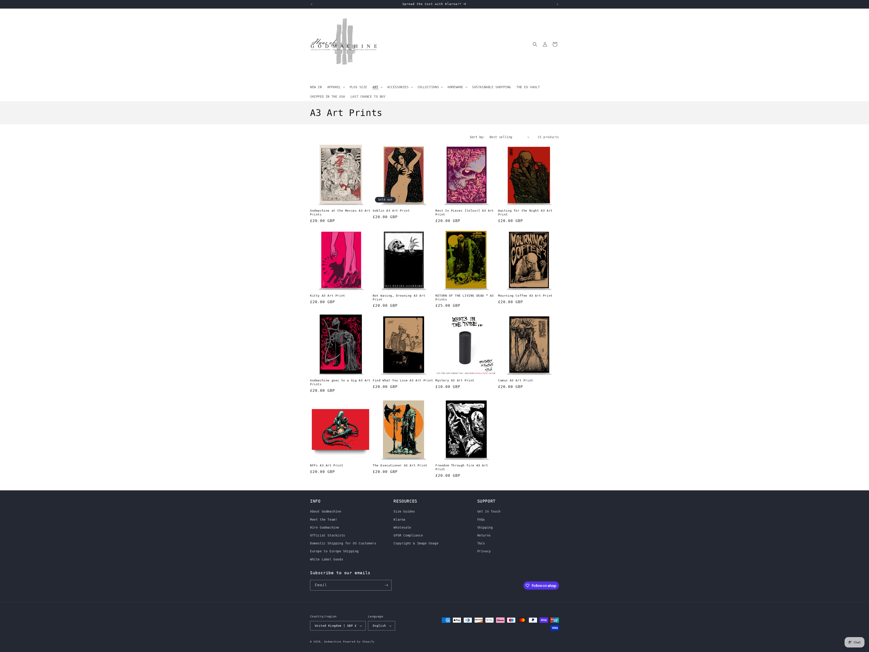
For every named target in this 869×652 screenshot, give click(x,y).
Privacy (484, 551)
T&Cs (481, 543)
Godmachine (332, 641)
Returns (484, 535)
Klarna (399, 519)
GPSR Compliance (408, 535)
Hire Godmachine (324, 527)
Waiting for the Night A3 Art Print (525, 212)
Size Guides (404, 511)
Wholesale (402, 527)
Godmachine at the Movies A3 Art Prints (340, 212)
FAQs (481, 519)
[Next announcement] (557, 4)
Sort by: (477, 137)
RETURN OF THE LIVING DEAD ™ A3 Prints (464, 297)
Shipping (485, 527)
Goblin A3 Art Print (391, 210)
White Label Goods (326, 559)
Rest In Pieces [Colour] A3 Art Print (464, 212)
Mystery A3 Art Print (454, 380)
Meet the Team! (323, 519)
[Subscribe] (386, 585)
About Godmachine (325, 511)
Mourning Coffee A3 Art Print (525, 295)
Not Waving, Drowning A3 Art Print (399, 297)
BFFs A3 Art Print (326, 465)
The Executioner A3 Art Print (400, 465)
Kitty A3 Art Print (327, 295)
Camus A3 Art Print (515, 380)
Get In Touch (489, 511)
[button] (336, 87)
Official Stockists (327, 535)
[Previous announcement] (312, 4)
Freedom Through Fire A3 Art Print (461, 467)
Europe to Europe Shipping (334, 551)
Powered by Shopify (359, 641)
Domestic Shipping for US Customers (343, 543)
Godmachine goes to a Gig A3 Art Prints (340, 382)
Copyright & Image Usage (416, 543)
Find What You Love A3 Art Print (403, 380)
